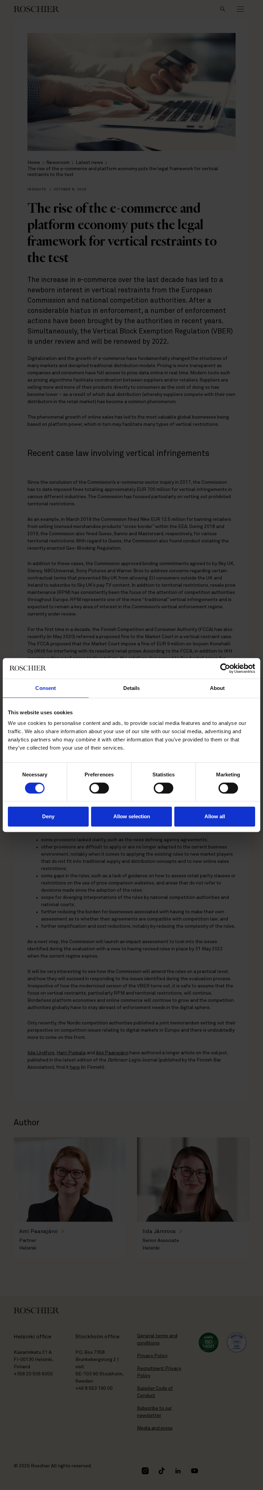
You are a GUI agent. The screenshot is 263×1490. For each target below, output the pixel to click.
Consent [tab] (45, 688)
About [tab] (217, 688)
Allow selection (131, 816)
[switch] (99, 788)
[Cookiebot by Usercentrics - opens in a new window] (225, 668)
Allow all (214, 816)
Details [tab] (131, 688)
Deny (48, 816)
